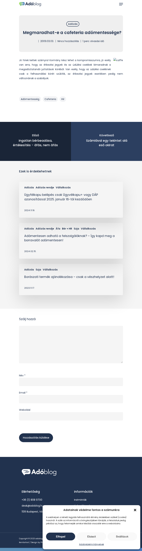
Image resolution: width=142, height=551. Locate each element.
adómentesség (30, 99)
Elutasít (91, 536)
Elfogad (60, 536)
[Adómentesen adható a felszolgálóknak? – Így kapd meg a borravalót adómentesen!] (71, 241)
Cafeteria (50, 99)
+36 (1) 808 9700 (32, 500)
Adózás (73, 24)
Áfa (58, 228)
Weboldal (24, 410)
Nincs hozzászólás (68, 41)
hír (62, 99)
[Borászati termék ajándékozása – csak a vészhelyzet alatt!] (71, 279)
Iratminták (80, 500)
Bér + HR (67, 228)
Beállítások (122, 536)
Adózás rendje (45, 187)
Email (23, 392)
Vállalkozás (63, 187)
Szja (76, 228)
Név (22, 375)
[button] (135, 510)
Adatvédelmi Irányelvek (91, 544)
